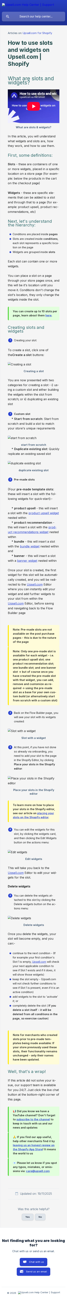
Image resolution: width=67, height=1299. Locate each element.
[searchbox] (33, 16)
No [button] (40, 1216)
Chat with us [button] (36, 1261)
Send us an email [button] (36, 1271)
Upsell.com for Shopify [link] (37, 33)
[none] (28, 5)
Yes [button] (27, 1216)
